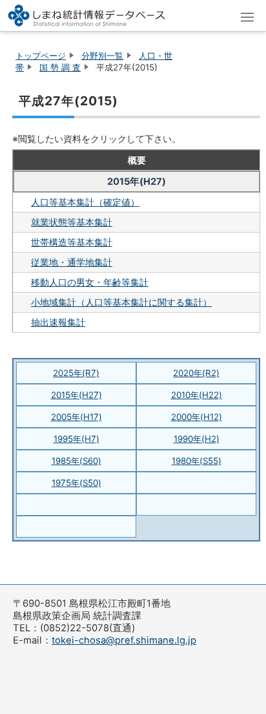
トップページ (40, 55)
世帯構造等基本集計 (71, 241)
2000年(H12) (196, 417)
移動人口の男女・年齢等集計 (89, 282)
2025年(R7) (76, 373)
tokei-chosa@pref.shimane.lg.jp (124, 640)
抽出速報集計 (58, 322)
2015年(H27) (76, 395)
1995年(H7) (76, 439)
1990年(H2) (197, 439)
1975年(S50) (76, 483)
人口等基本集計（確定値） (85, 201)
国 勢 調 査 (60, 67)
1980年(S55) (196, 461)
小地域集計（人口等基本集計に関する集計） (121, 302)
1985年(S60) (76, 461)
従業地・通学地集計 (71, 262)
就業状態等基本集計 (71, 221)
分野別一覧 (102, 55)
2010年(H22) (196, 395)
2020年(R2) (196, 373)
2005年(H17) (76, 417)
